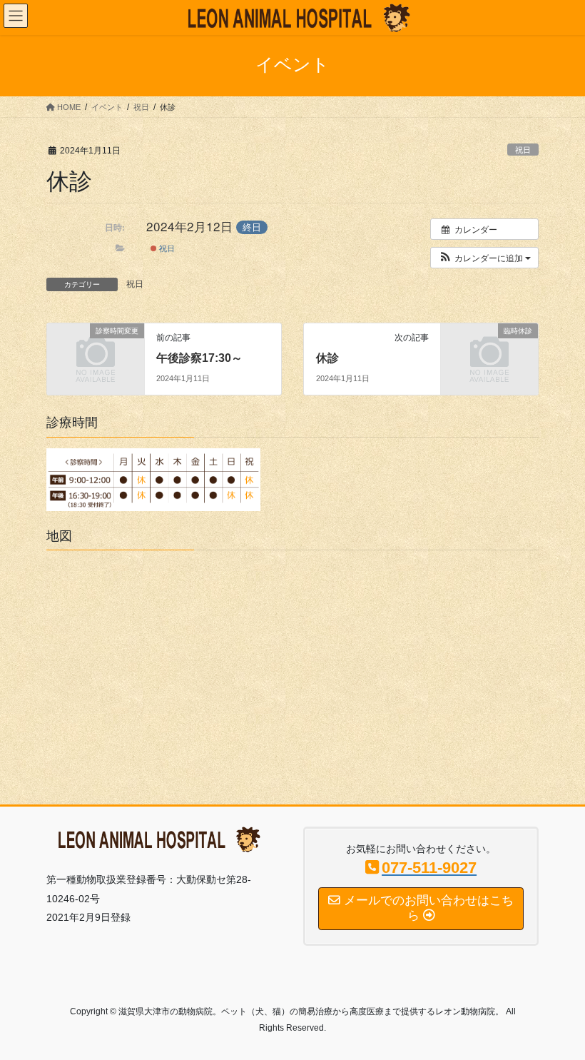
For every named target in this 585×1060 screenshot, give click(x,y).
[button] (484, 258)
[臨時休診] (489, 352)
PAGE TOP (558, 1015)
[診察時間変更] (95, 352)
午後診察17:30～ (199, 358)
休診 (327, 358)
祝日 (523, 150)
